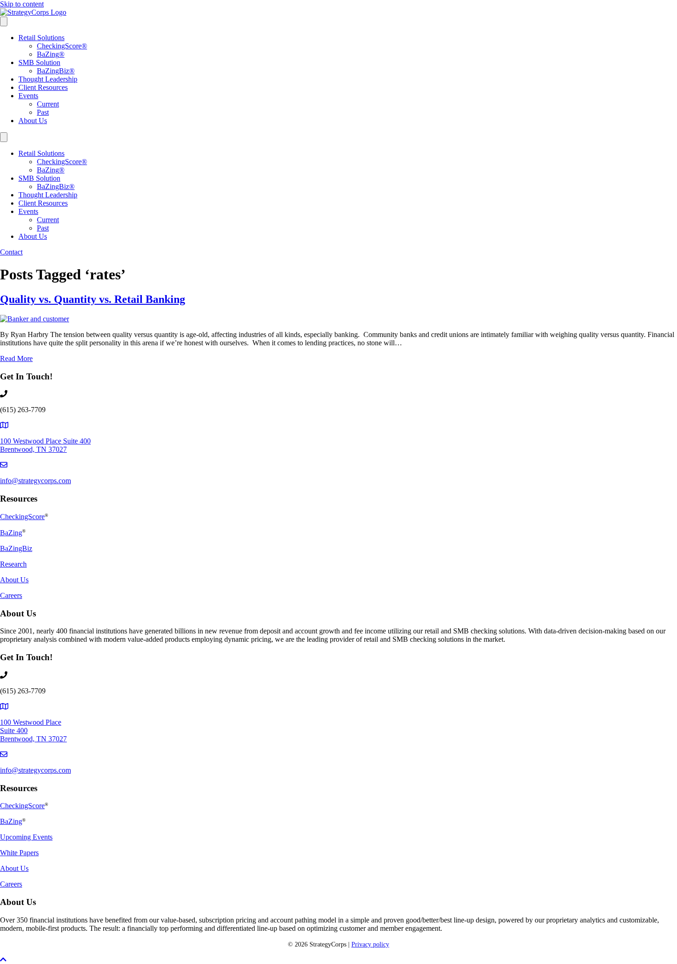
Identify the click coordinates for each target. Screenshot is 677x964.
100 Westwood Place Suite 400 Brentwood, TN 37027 (45, 445)
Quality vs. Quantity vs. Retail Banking (92, 299)
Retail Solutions (41, 37)
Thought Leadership (47, 79)
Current (48, 104)
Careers (11, 595)
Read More (16, 358)
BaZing (50, 54)
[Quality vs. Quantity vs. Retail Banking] (34, 319)
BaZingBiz (56, 71)
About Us (32, 120)
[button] (3, 960)
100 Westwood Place (30, 722)
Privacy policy (370, 944)
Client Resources (43, 87)
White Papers (19, 853)
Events (28, 96)
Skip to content (22, 4)
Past (43, 112)
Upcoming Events (26, 837)
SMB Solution (39, 62)
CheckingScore (62, 46)
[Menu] (3, 21)
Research (13, 564)
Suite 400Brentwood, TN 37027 (33, 735)
